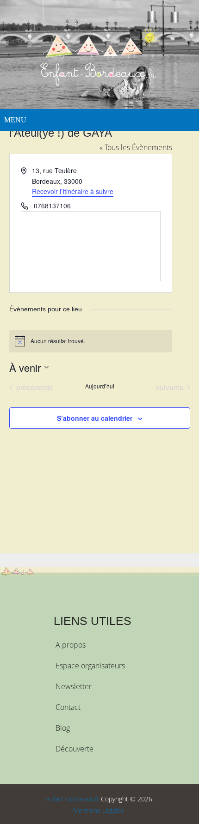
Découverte (74, 749)
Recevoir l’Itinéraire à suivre (72, 191)
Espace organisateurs (90, 665)
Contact (68, 707)
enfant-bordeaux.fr (72, 798)
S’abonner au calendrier (94, 418)
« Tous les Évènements (136, 147)
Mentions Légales (98, 810)
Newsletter (74, 686)
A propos (71, 645)
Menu (15, 120)
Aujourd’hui (99, 386)
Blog (63, 728)
